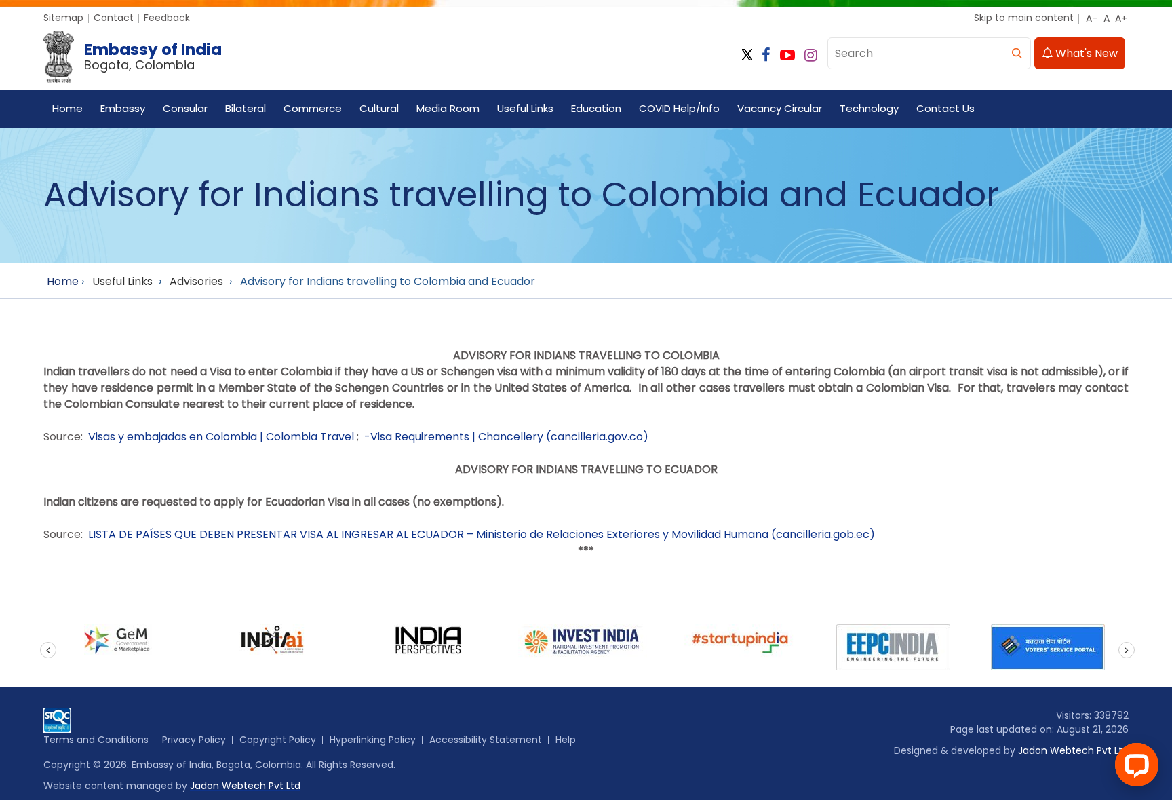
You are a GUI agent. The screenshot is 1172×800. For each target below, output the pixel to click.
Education (596, 108)
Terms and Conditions (96, 739)
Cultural (379, 108)
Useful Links (525, 108)
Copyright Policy (277, 739)
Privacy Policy (194, 739)
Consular (185, 108)
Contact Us (945, 108)
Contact (114, 17)
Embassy (122, 108)
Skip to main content (1024, 17)
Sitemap (63, 17)
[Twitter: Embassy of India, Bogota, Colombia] (747, 55)
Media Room (448, 108)
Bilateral (245, 108)
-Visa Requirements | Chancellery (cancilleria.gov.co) (506, 436)
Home (67, 108)
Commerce (313, 108)
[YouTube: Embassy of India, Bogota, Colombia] (787, 55)
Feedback (167, 17)
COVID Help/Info (679, 108)
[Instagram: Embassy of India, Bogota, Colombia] (810, 55)
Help (565, 739)
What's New (1085, 53)
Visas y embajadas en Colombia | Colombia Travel (221, 436)
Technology (869, 108)
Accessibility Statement (485, 739)
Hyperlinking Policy (373, 739)
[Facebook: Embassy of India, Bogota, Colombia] (766, 55)
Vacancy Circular (779, 108)
